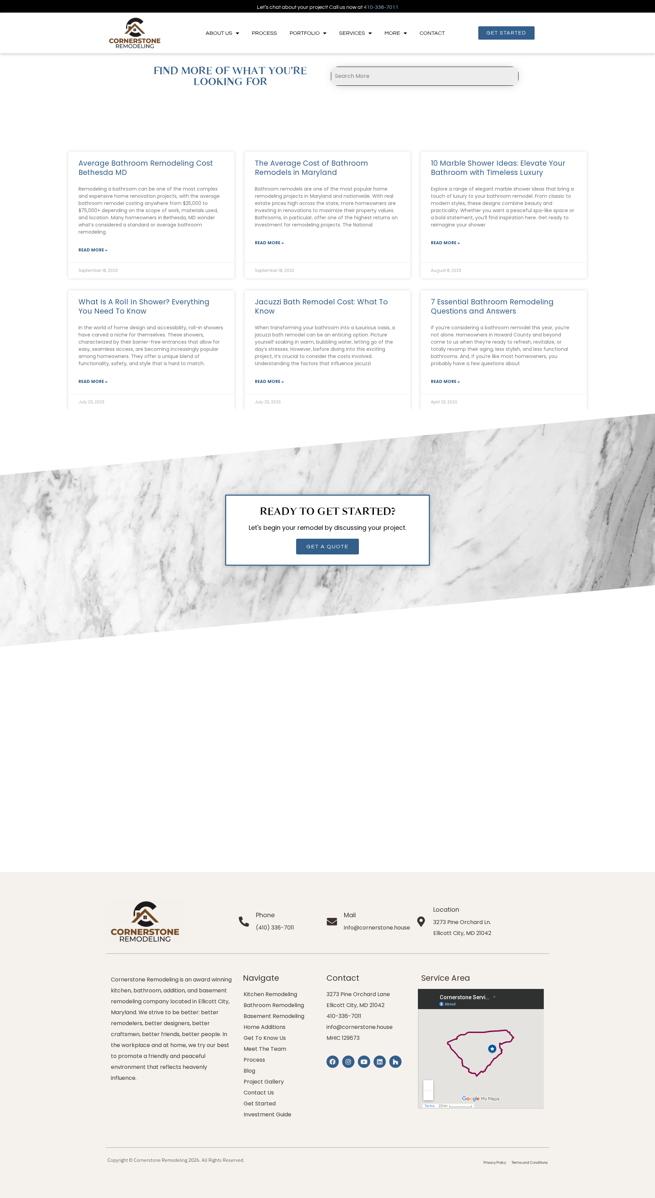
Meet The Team (265, 1049)
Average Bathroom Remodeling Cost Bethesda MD (145, 167)
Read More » (92, 250)
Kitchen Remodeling (270, 994)
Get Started (260, 1103)
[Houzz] (395, 1062)
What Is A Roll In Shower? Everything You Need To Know (143, 306)
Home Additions (265, 1027)
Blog (249, 1071)
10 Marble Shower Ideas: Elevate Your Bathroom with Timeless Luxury (498, 167)
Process (264, 33)
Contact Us (259, 1093)
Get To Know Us (265, 1038)
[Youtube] (364, 1062)
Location (446, 909)
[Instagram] (348, 1062)
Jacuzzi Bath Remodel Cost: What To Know (321, 306)
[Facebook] (332, 1062)
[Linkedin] (380, 1062)
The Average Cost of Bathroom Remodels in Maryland (311, 167)
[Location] (421, 922)
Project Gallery (264, 1082)
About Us (219, 33)
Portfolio (305, 33)
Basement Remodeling (274, 1016)
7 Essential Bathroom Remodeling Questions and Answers (492, 306)
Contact (432, 33)
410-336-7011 (381, 7)
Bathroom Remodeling (274, 1005)
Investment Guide (267, 1114)
